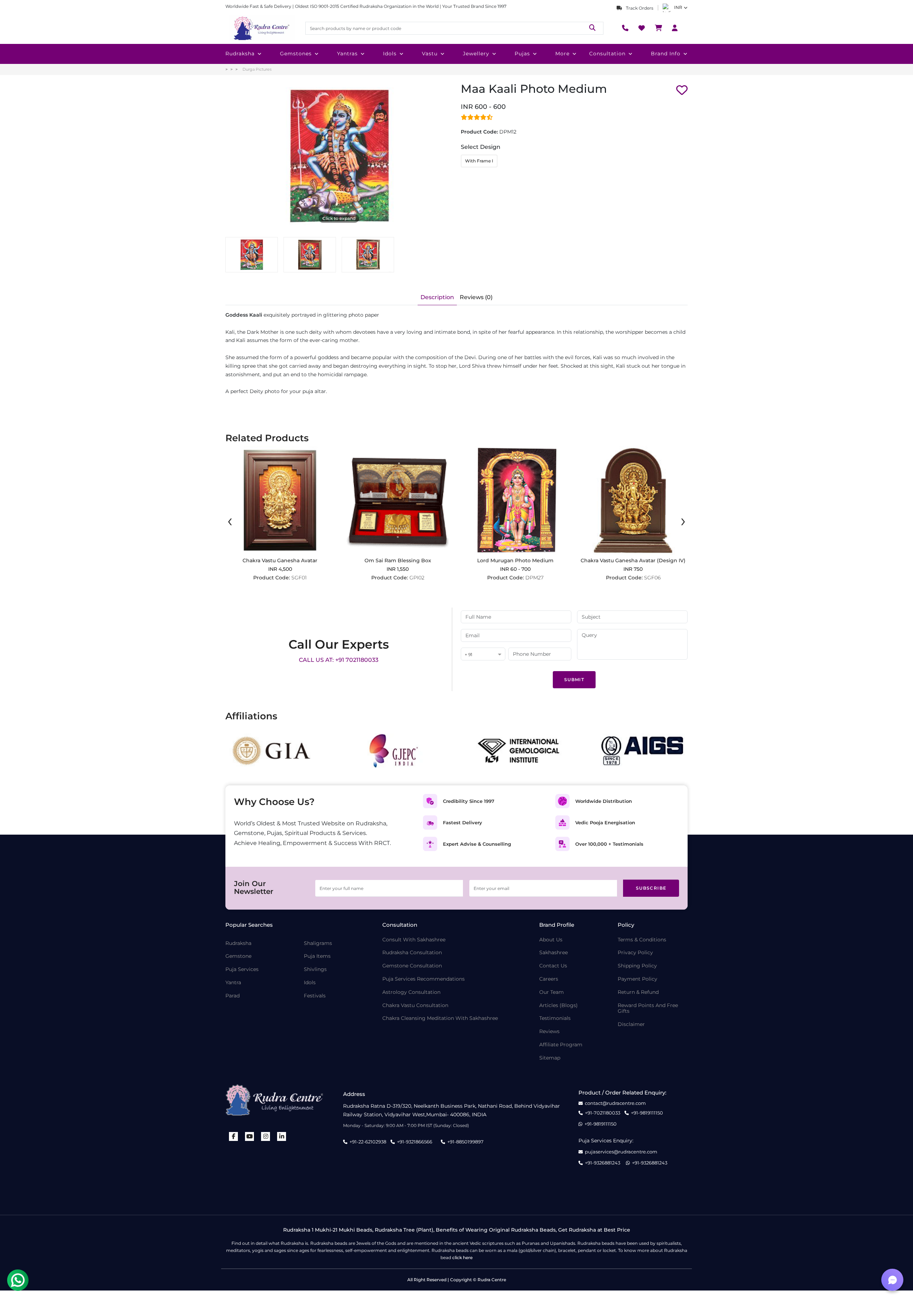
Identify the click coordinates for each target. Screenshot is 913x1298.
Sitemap (549, 1058)
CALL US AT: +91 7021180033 (338, 659)
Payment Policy (637, 979)
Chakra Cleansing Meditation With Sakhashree (440, 1018)
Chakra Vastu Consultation (415, 1005)
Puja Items (317, 956)
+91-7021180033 (602, 1113)
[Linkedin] (281, 1136)
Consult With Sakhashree (413, 940)
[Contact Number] (625, 28)
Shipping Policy (637, 966)
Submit (574, 679)
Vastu (430, 53)
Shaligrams (318, 943)
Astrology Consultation (411, 992)
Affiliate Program (560, 1045)
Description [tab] (437, 297)
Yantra (233, 983)
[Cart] (658, 28)
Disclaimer (631, 1024)
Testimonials (555, 1018)
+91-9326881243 (602, 1163)
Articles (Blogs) (558, 1005)
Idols (390, 53)
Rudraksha (240, 53)
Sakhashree (553, 953)
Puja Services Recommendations (423, 979)
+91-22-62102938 (368, 1141)
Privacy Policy (635, 953)
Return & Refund (638, 992)
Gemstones (296, 53)
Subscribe (651, 888)
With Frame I (479, 160)
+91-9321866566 (414, 1141)
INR (678, 7)
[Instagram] (265, 1136)
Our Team (551, 992)
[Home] (261, 28)
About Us (550, 940)
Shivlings (315, 969)
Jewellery (476, 53)
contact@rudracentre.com (615, 1103)
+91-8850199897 (465, 1141)
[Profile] (675, 28)
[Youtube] (249, 1136)
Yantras (347, 53)
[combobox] (483, 654)
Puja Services (242, 969)
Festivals (315, 996)
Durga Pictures (257, 69)
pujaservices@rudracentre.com (621, 1151)
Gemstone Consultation (412, 966)
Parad (232, 996)
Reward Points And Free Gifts (648, 1008)
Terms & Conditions (642, 940)
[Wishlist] (641, 28)
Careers (548, 979)
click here (462, 1257)
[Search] (592, 28)
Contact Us (553, 966)
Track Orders (639, 8)
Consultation (607, 53)
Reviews (549, 1031)
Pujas (522, 53)
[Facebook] (233, 1136)
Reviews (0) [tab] (476, 297)
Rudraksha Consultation (412, 953)
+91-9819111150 (647, 1113)
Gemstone (238, 956)
